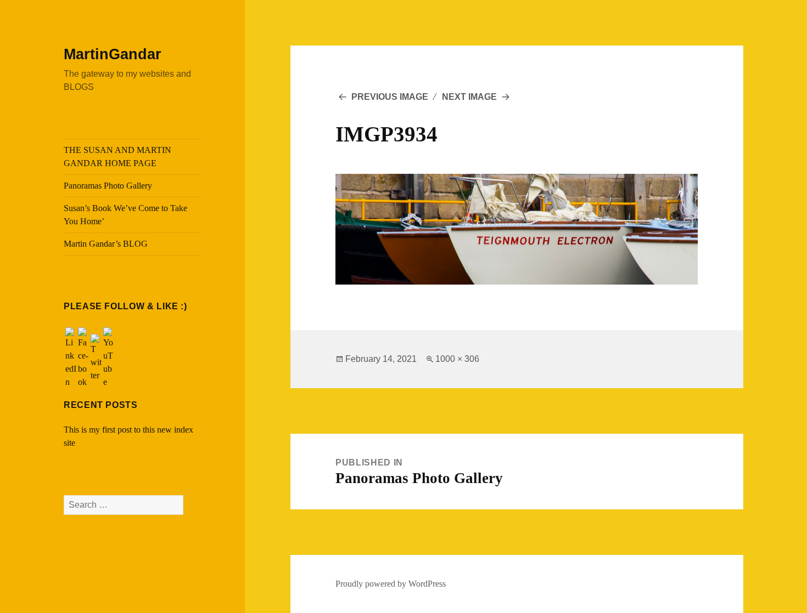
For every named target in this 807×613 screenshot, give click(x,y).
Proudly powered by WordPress (390, 583)
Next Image (469, 96)
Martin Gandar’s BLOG (106, 243)
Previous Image (389, 96)
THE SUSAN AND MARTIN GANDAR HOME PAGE (117, 156)
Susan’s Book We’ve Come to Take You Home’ (125, 214)
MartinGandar (112, 54)
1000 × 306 (457, 359)
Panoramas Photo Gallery (108, 185)
